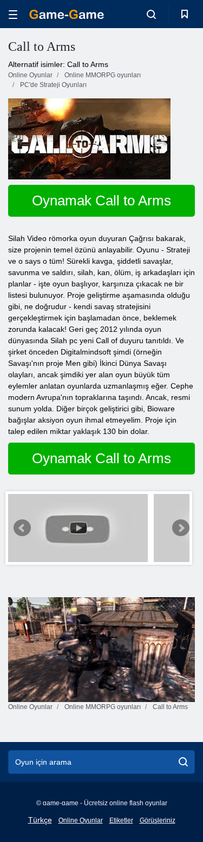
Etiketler (121, 820)
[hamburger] (13, 14)
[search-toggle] (151, 14)
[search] (183, 762)
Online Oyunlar (80, 820)
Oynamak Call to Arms (101, 200)
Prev (22, 528)
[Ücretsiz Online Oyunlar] (66, 14)
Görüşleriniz (157, 820)
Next (180, 528)
